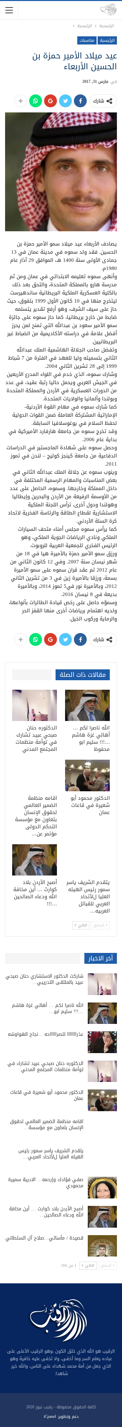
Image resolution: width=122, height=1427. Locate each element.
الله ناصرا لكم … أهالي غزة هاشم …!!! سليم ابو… (47, 1008)
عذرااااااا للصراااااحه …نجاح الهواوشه (45, 1034)
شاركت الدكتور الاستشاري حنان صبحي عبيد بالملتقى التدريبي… (44, 979)
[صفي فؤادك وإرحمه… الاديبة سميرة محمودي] (102, 1187)
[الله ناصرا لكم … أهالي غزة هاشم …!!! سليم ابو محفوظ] (87, 705)
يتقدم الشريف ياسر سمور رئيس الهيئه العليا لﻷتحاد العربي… (50, 1153)
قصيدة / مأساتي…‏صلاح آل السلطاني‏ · (44, 1241)
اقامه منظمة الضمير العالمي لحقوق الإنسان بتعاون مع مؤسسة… (46, 1124)
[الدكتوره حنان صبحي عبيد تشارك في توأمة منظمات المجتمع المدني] (34, 705)
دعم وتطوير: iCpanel (61, 1416)
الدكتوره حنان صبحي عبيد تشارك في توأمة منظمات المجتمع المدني (45, 1066)
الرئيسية (107, 40)
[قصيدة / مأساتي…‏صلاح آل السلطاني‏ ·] (102, 1246)
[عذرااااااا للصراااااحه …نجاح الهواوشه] (102, 1042)
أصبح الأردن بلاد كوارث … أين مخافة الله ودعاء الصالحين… (46, 1212)
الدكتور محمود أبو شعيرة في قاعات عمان (46, 1095)
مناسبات (87, 40)
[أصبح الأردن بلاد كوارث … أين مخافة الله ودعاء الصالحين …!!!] (34, 859)
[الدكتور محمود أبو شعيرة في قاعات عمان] (87, 775)
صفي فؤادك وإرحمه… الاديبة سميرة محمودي (45, 1182)
